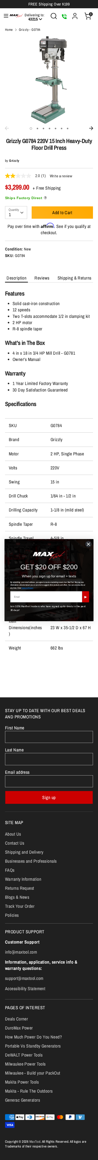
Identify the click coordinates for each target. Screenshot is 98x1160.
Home (9, 29)
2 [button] (37, 128)
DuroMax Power (19, 1028)
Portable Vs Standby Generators (33, 1046)
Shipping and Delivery (24, 852)
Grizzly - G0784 (29, 29)
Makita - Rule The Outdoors (29, 1091)
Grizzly (14, 160)
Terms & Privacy (27, 587)
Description (16, 278)
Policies (12, 915)
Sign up (49, 797)
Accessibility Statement (25, 988)
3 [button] (43, 128)
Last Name (14, 750)
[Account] (75, 14)
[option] (49, 80)
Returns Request (19, 888)
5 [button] (55, 128)
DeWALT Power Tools (23, 1055)
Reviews (41, 278)
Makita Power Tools (22, 1082)
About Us (13, 834)
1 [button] (31, 128)
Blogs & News (17, 897)
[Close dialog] (88, 544)
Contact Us (14, 843)
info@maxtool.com (21, 952)
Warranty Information (23, 879)
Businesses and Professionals (31, 861)
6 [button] (61, 128)
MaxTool (34, 1141)
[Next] (91, 128)
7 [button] (67, 128)
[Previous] (6, 128)
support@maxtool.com (24, 978)
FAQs (10, 870)
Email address (17, 772)
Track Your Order (19, 906)
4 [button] (49, 128)
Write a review (61, 176)
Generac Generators (22, 1100)
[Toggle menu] (3, 16)
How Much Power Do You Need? (33, 1037)
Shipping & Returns (74, 278)
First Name (14, 728)
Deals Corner (16, 1019)
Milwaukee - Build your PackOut (32, 1073)
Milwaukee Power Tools (25, 1064)
